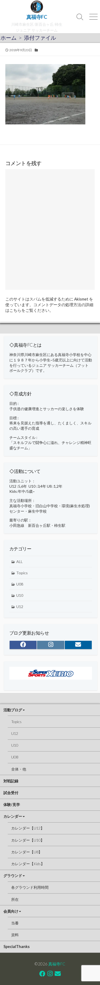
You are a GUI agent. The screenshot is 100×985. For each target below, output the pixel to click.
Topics (22, 573)
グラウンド (12, 875)
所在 (15, 899)
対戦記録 (10, 781)
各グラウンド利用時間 (30, 887)
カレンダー (12, 816)
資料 (15, 934)
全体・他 (18, 769)
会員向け (10, 911)
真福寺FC (56, 963)
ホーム (9, 37)
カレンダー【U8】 (26, 852)
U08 (19, 584)
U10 (19, 595)
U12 (19, 606)
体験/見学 (11, 804)
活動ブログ (12, 710)
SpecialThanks (16, 946)
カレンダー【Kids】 (28, 863)
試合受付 (10, 792)
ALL (19, 561)
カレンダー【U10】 (27, 840)
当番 (15, 923)
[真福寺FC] (36, 6)
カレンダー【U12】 (27, 828)
